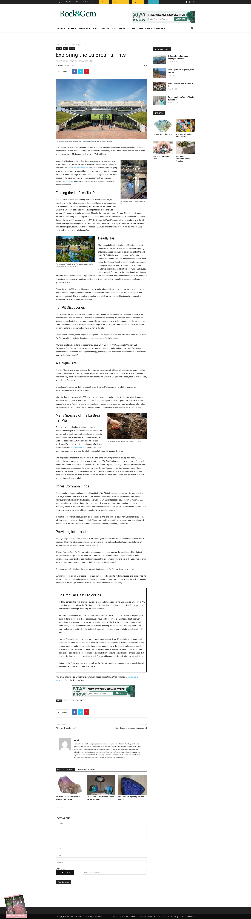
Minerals (83, 28)
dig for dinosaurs (81, 168)
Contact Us (162, 916)
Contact (93, 2)
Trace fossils (67, 181)
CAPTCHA (60, 869)
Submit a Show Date (138, 916)
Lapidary (122, 28)
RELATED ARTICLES (65, 770)
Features (66, 45)
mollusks (78, 447)
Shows (60, 28)
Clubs (71, 28)
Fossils (148, 28)
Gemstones (137, 28)
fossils (66, 701)
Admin (60, 65)
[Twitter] (193, 2)
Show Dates (124, 916)
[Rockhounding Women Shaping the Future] (159, 100)
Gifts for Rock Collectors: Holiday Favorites (183, 158)
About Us (151, 916)
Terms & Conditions (188, 916)
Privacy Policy (173, 916)
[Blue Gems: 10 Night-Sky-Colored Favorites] (132, 785)
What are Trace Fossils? (66, 728)
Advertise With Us (82, 2)
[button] (192, 29)
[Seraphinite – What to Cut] (163, 125)
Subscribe (158, 28)
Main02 (72, 48)
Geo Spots (107, 28)
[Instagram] (190, 2)
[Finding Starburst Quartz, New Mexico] (159, 73)
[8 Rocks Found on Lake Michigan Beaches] (159, 59)
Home (58, 45)
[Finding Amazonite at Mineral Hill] (159, 86)
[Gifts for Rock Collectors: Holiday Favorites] (185, 147)
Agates (97, 28)
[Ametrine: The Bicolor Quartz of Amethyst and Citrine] (70, 785)
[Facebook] (186, 2)
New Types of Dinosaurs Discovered (131, 728)
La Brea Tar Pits (77, 701)
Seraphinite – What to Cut (163, 134)
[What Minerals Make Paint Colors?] (185, 125)
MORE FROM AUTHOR (86, 770)
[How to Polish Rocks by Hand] (163, 147)
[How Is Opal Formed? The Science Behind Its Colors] (101, 785)
